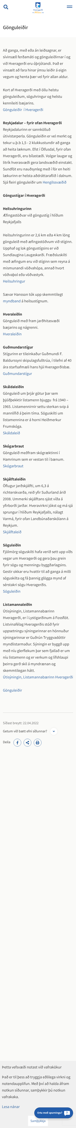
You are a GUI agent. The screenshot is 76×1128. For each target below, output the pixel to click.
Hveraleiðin (12, 333)
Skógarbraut (13, 465)
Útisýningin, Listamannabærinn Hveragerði (38, 677)
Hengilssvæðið (54, 182)
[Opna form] (53, 731)
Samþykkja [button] (38, 1121)
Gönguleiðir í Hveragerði (23, 109)
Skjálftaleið (12, 531)
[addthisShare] (27, 743)
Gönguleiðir (12, 690)
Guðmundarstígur (17, 373)
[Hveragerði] (38, 8)
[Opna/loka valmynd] (69, 7)
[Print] (38, 743)
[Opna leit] (6, 7)
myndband (12, 300)
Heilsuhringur (14, 281)
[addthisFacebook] (17, 743)
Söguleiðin (11, 591)
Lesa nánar (11, 1106)
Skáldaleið (11, 432)
